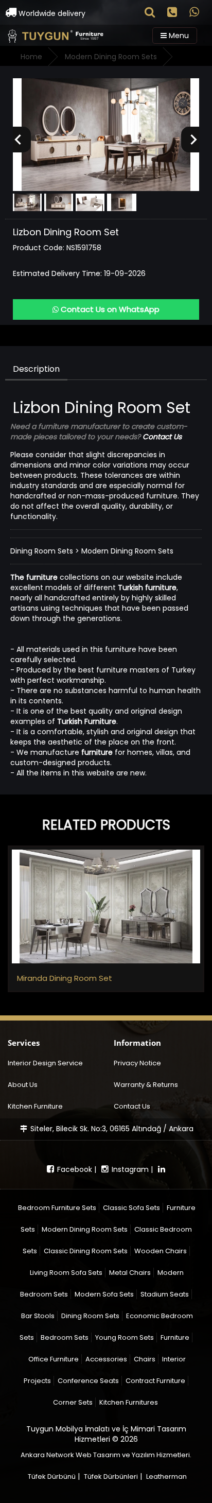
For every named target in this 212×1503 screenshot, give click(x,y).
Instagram (129, 1169)
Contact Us (132, 1106)
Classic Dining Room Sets (86, 1251)
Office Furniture (53, 1359)
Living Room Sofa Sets (66, 1272)
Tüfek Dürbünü (52, 1476)
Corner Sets (73, 1402)
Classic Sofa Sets (131, 1208)
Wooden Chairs (160, 1251)
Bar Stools (38, 1316)
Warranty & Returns (146, 1085)
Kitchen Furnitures (128, 1402)
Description (36, 369)
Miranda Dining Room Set (64, 978)
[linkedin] (161, 1169)
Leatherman (166, 1476)
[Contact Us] (172, 13)
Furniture (175, 1337)
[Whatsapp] (194, 13)
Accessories (106, 1359)
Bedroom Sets (65, 1337)
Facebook (73, 1169)
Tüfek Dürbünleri (111, 1476)
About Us (23, 1085)
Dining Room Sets (41, 551)
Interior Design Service (45, 1063)
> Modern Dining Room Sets (124, 551)
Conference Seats (88, 1381)
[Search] (150, 13)
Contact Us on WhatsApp (109, 309)
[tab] (36, 369)
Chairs (144, 1359)
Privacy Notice (137, 1063)
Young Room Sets (124, 1337)
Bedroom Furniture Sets (57, 1208)
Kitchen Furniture (35, 1106)
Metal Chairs (130, 1272)
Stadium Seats (164, 1294)
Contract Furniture (155, 1381)
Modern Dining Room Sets (85, 1229)
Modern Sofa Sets (104, 1294)
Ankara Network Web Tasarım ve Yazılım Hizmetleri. (106, 1455)
